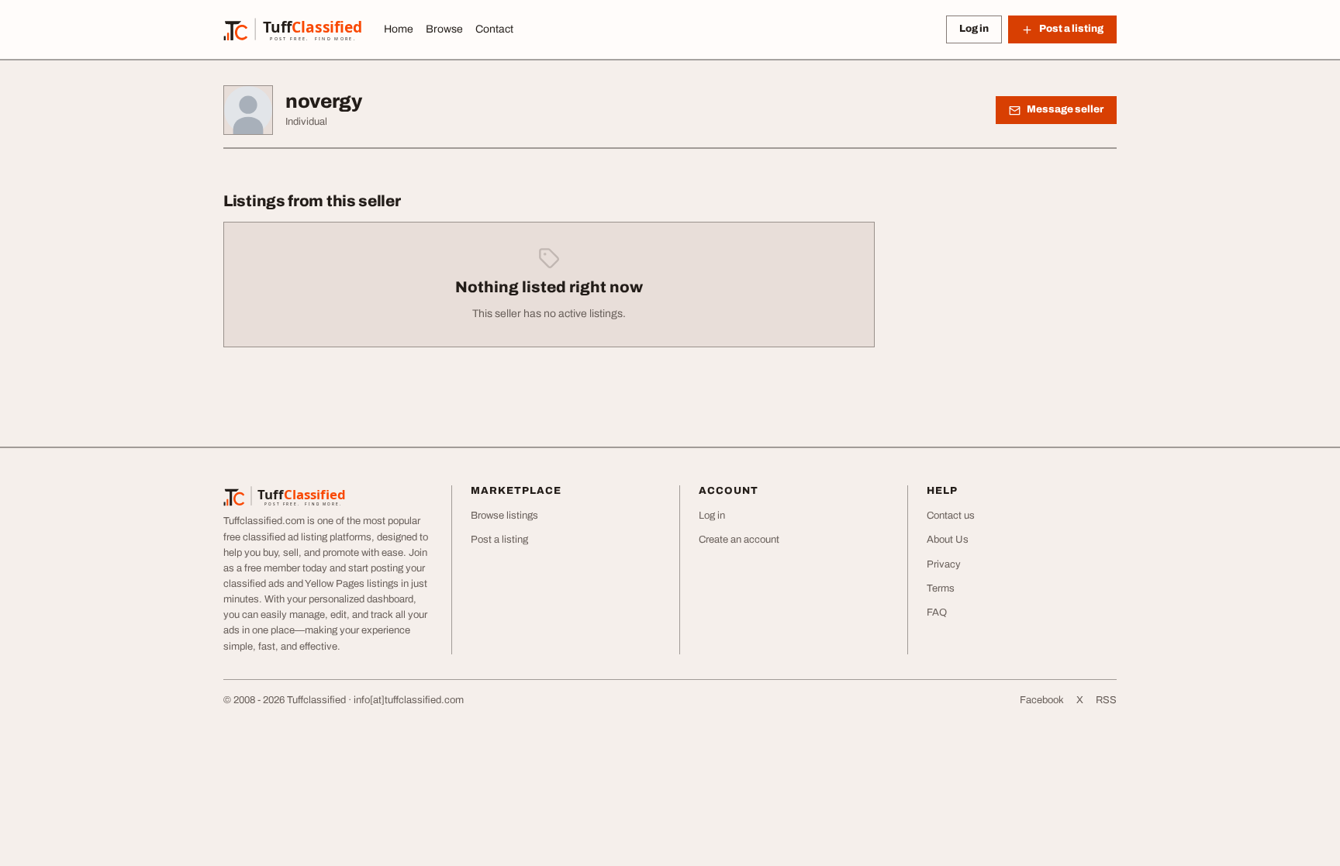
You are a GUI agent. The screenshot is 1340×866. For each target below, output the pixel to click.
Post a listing (499, 539)
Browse (444, 29)
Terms (941, 588)
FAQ (937, 612)
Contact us (951, 515)
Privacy (944, 564)
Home (398, 29)
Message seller (1065, 109)
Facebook (1042, 700)
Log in (974, 28)
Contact (494, 29)
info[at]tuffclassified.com (409, 700)
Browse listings (504, 515)
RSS (1106, 700)
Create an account (739, 539)
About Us (948, 539)
